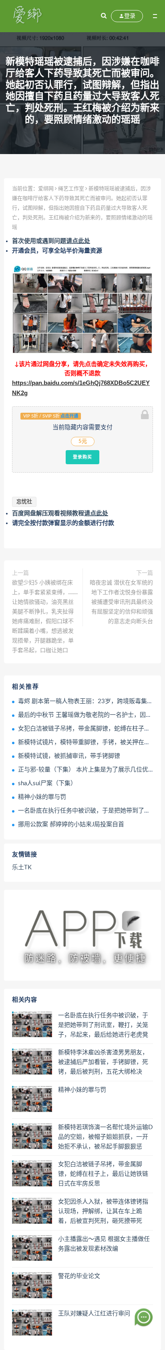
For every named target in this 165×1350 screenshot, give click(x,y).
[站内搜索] (104, 16)
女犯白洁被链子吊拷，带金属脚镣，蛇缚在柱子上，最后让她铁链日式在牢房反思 (103, 1174)
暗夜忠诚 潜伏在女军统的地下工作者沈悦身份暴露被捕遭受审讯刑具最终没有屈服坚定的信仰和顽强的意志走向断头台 (121, 602)
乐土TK (22, 867)
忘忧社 (24, 501)
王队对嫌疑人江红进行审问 (94, 1314)
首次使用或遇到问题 (51, 241)
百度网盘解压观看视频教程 (60, 513)
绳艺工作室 (71, 188)
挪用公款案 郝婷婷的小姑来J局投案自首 (71, 824)
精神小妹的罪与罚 (42, 797)
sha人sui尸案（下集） (47, 783)
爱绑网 (46, 188)
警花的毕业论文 (79, 1276)
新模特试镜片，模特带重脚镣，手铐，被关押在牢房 (87, 742)
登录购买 (82, 457)
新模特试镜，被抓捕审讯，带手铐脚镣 (69, 756)
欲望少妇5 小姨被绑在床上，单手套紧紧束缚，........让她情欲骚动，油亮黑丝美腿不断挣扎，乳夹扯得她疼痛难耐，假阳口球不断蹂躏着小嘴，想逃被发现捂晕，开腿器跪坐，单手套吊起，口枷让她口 (45, 616)
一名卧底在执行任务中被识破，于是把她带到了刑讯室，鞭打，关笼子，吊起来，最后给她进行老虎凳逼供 (103, 1025)
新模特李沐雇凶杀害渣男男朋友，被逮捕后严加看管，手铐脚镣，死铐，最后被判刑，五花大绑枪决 (103, 1062)
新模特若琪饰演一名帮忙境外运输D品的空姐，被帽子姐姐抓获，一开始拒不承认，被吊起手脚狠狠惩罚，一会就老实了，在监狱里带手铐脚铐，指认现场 (105, 1137)
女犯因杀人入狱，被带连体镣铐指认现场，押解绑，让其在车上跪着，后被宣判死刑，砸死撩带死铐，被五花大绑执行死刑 (103, 1212)
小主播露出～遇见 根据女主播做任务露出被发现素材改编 (104, 1244)
